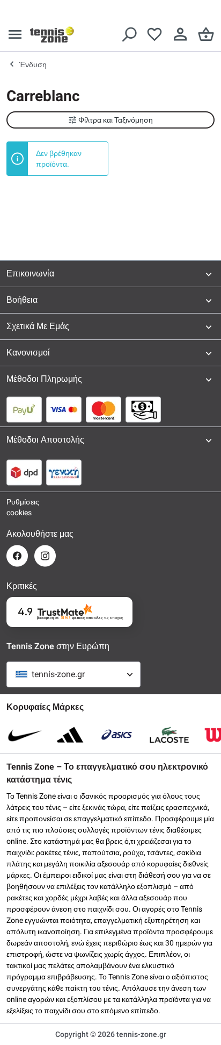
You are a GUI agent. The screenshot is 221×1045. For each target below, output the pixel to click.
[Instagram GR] (45, 556)
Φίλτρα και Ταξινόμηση (115, 120)
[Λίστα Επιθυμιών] (154, 34)
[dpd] (24, 472)
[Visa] (64, 409)
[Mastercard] (103, 409)
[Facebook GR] (17, 556)
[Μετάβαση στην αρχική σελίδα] (52, 34)
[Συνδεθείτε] (180, 34)
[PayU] (24, 409)
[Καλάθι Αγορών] (206, 34)
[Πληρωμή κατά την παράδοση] (143, 409)
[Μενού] (15, 34)
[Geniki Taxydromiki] (64, 472)
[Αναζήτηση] (128, 34)
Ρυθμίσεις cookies (17, 507)
